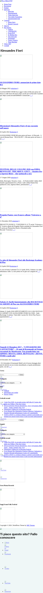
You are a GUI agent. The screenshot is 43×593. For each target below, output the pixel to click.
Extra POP (11, 33)
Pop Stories (7, 27)
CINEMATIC (12, 31)
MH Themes (31, 525)
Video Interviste (13, 15)
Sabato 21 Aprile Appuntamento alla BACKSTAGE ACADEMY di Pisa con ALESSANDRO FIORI (21, 303)
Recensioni (7, 6)
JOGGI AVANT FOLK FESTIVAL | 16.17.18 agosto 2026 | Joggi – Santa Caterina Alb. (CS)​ (23, 406)
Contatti (6, 45)
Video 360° (7, 44)
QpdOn (10, 29)
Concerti (6, 20)
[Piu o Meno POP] (6, 1)
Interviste (7, 9)
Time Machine (12, 42)
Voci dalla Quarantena (15, 17)
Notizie (6, 8)
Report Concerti (13, 24)
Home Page (7, 4)
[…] (31, 95)
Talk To (6, 26)
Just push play (12, 37)
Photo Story (12, 22)
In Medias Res (12, 35)
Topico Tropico (13, 40)
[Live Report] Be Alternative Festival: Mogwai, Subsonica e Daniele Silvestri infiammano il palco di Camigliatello (23, 412)
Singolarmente (12, 13)
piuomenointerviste (14, 19)
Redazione (13, 132)
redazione (14, 88)
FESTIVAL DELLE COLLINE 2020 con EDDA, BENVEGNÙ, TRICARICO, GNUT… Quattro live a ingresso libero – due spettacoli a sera (21, 171)
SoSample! (11, 38)
